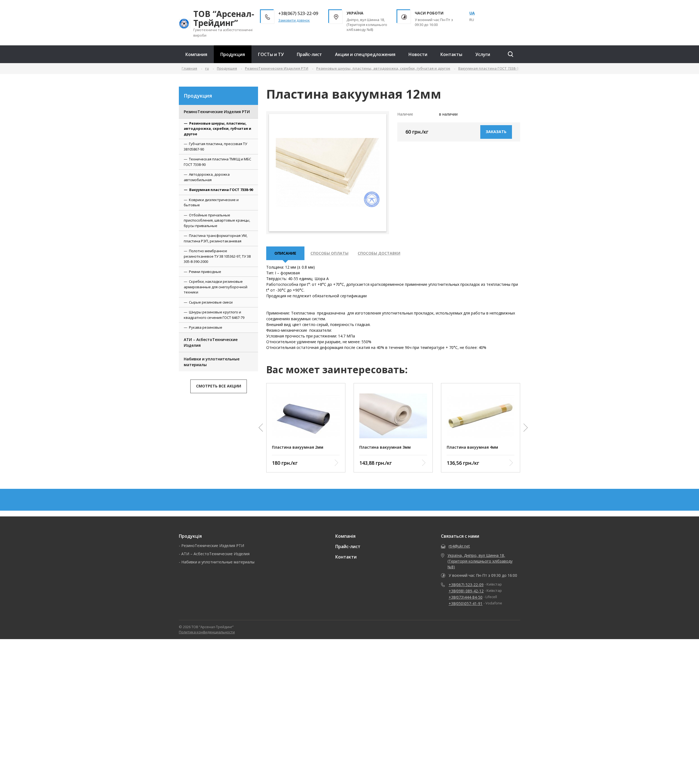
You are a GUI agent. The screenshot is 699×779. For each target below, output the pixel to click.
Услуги (482, 54)
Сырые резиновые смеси (211, 302)
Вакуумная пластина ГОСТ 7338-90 (221, 189)
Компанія (345, 536)
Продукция (232, 54)
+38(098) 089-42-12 (466, 590)
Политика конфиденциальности (207, 632)
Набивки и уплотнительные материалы (211, 361)
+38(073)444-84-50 (465, 597)
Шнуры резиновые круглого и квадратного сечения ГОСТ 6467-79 (214, 315)
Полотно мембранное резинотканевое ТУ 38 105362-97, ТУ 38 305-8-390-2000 (217, 256)
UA (472, 13)
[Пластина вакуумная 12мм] (328, 172)
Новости (417, 54)
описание (285, 253)
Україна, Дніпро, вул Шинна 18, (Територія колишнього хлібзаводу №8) (480, 561)
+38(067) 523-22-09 (466, 584)
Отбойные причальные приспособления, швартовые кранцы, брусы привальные (217, 220)
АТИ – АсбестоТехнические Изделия (211, 342)
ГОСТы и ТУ (271, 54)
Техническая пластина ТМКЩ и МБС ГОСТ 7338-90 (217, 162)
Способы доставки (379, 253)
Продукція (190, 536)
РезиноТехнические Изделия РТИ (217, 111)
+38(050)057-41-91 (465, 603)
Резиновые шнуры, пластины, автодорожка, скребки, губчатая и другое (217, 128)
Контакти (346, 557)
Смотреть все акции (218, 386)
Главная (189, 68)
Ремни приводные (205, 271)
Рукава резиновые (205, 327)
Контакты (451, 54)
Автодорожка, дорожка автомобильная (207, 177)
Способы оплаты (329, 253)
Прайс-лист (309, 54)
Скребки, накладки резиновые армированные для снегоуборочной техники (215, 287)
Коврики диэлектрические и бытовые (211, 202)
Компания (196, 54)
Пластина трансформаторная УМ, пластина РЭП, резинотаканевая (215, 238)
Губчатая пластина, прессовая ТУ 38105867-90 (215, 146)
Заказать (496, 131)
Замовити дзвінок (294, 20)
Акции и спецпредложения (365, 54)
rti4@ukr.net (459, 546)
